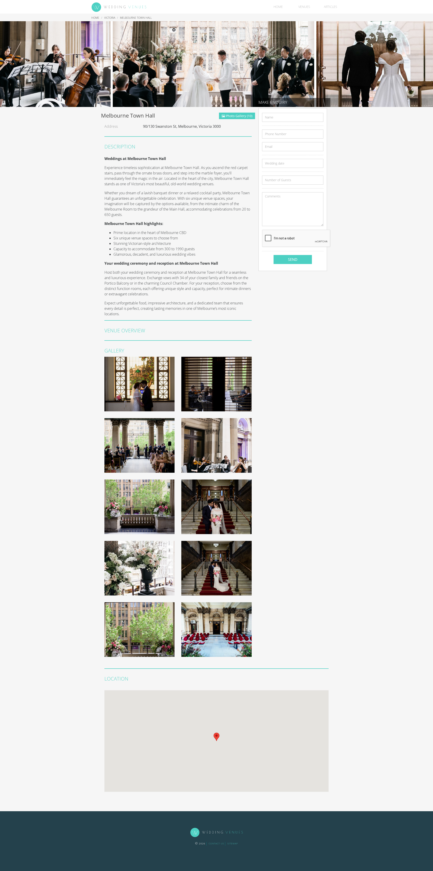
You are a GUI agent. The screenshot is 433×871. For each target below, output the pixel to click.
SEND (292, 259)
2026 (200, 843)
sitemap (232, 843)
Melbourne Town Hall (136, 18)
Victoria (110, 18)
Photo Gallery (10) (238, 116)
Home (278, 7)
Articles (330, 7)
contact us (216, 843)
